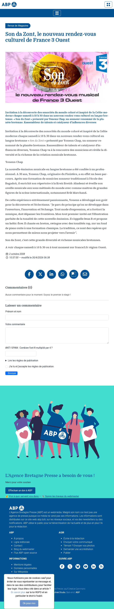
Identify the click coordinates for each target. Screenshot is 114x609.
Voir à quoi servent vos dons (24, 496)
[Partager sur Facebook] (29, 274)
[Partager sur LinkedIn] (51, 274)
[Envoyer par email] (84, 274)
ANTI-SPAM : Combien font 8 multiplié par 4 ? (29, 347)
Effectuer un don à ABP (20, 490)
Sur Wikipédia (21, 571)
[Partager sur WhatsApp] (62, 274)
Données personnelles (25, 568)
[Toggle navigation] (108, 4)
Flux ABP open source (25, 552)
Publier (67, 552)
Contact (18, 545)
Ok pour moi (29, 603)
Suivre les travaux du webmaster (62, 496)
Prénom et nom (13, 311)
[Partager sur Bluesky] (73, 274)
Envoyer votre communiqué (78, 542)
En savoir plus (18, 592)
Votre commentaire (15, 324)
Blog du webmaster (24, 549)
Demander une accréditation (78, 549)
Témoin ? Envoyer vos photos (79, 545)
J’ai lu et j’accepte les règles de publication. (31, 366)
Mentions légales (22, 564)
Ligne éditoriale (22, 542)
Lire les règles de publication (23, 360)
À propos (19, 538)
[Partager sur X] (40, 274)
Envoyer (12, 373)
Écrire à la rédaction (74, 538)
